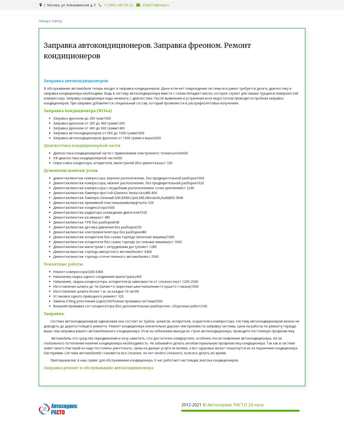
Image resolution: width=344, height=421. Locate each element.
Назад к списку (50, 21)
